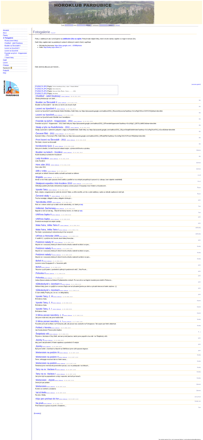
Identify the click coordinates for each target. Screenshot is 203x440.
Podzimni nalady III (45, 242)
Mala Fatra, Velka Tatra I (47, 229)
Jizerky (39, 346)
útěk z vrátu (41, 171)
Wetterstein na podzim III (47, 352)
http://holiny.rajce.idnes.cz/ (53, 47)
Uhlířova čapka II (44, 214)
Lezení (5, 62)
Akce (5, 33)
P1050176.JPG (41, 89)
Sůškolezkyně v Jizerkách (48, 290)
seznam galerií (196, 84)
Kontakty (37, 413)
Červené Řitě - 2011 (45, 133)
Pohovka (40, 277)
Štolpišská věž (42, 334)
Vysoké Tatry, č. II (44, 302)
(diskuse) (67, 96)
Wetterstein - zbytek (45, 380)
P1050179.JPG (41, 91)
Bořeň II (39, 261)
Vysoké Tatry (42, 189)
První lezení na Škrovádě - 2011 (51, 139)
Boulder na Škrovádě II (12, 45)
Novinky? (118, 25)
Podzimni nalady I (44, 254)
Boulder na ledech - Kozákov (49, 152)
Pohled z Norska (43, 327)
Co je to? (53, 32)
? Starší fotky (9, 57)
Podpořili (6, 70)
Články (5, 35)
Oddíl (5, 60)
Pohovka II (41, 273)
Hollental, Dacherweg (46, 208)
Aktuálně (6, 30)
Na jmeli (39, 403)
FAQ (4, 73)
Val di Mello (41, 392)
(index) (63, 96)
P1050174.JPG (41, 86)
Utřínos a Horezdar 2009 (47, 236)
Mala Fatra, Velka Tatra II (48, 225)
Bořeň (38, 267)
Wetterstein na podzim (46, 363)
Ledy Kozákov (42, 158)
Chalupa (6, 65)
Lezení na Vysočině (11, 51)
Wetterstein (41, 386)
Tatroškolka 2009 (44, 202)
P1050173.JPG (41, 93)
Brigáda (39, 177)
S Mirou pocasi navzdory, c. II (50, 315)
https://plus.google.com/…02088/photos (68, 45)
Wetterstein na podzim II (47, 357)
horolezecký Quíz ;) (45, 146)
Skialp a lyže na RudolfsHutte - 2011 (53, 127)
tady (81, 204)
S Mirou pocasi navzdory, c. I (49, 321)
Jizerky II (40, 340)
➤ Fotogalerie (8, 38)
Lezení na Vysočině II (12, 48)
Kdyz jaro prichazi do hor (47, 399)
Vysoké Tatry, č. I (44, 309)
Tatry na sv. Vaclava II (46, 369)
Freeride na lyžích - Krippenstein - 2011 (54, 121)
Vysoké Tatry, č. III (44, 296)
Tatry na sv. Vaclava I (46, 374)
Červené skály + (43, 196)
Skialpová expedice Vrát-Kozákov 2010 (54, 183)
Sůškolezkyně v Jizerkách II (49, 284)
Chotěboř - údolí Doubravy (14, 43)
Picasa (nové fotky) (11, 40)
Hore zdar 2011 (43, 164)
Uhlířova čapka (43, 219)
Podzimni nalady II (44, 248)
